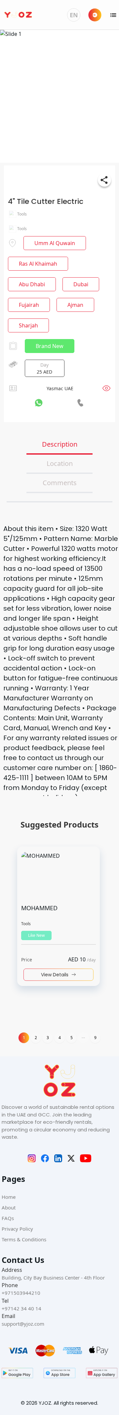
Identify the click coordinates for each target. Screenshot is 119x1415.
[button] (83, 1037)
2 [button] (36, 1037)
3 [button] (48, 1037)
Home (9, 1197)
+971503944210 (21, 1292)
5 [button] (71, 1037)
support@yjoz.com (23, 1323)
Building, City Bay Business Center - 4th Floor (53, 1277)
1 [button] (24, 1037)
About (9, 1207)
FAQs (8, 1218)
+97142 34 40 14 (21, 1308)
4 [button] (60, 1037)
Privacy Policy (17, 1228)
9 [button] (95, 1037)
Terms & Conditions (24, 1239)
